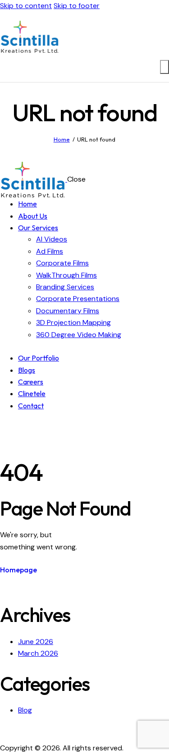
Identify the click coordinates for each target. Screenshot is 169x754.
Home (62, 139)
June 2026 (35, 641)
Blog (25, 710)
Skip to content (26, 5)
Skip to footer (77, 5)
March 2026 (38, 653)
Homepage (18, 569)
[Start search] (164, 66)
